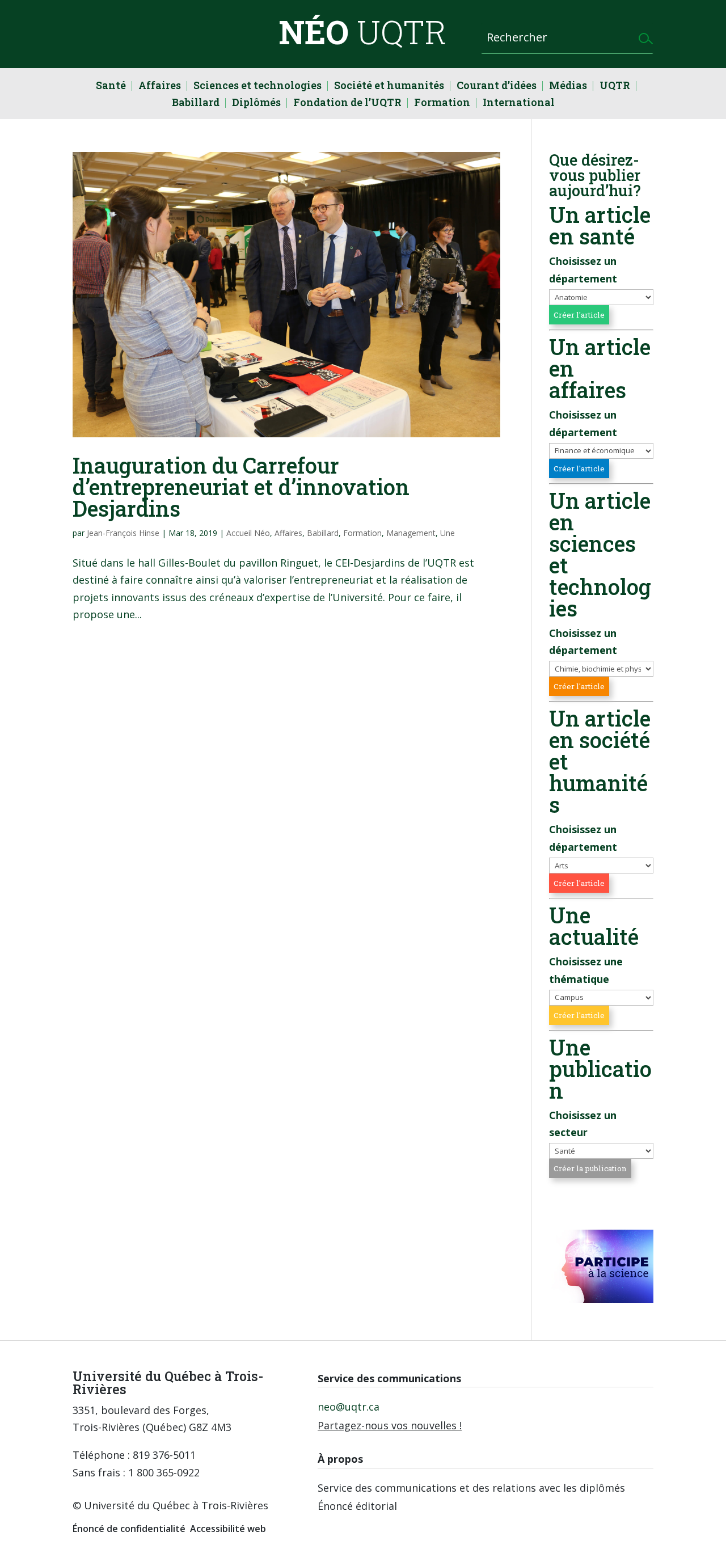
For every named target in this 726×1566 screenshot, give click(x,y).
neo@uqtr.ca (348, 1406)
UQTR (615, 86)
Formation (442, 103)
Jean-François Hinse (123, 532)
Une (447, 532)
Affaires (159, 86)
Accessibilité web (228, 1528)
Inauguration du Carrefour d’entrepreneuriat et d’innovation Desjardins (241, 486)
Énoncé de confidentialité (129, 1528)
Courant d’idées (497, 86)
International (519, 103)
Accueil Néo (248, 532)
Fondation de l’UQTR (347, 103)
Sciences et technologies (257, 86)
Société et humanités (389, 86)
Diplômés (256, 103)
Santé (111, 86)
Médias (568, 86)
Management (411, 532)
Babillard (196, 103)
